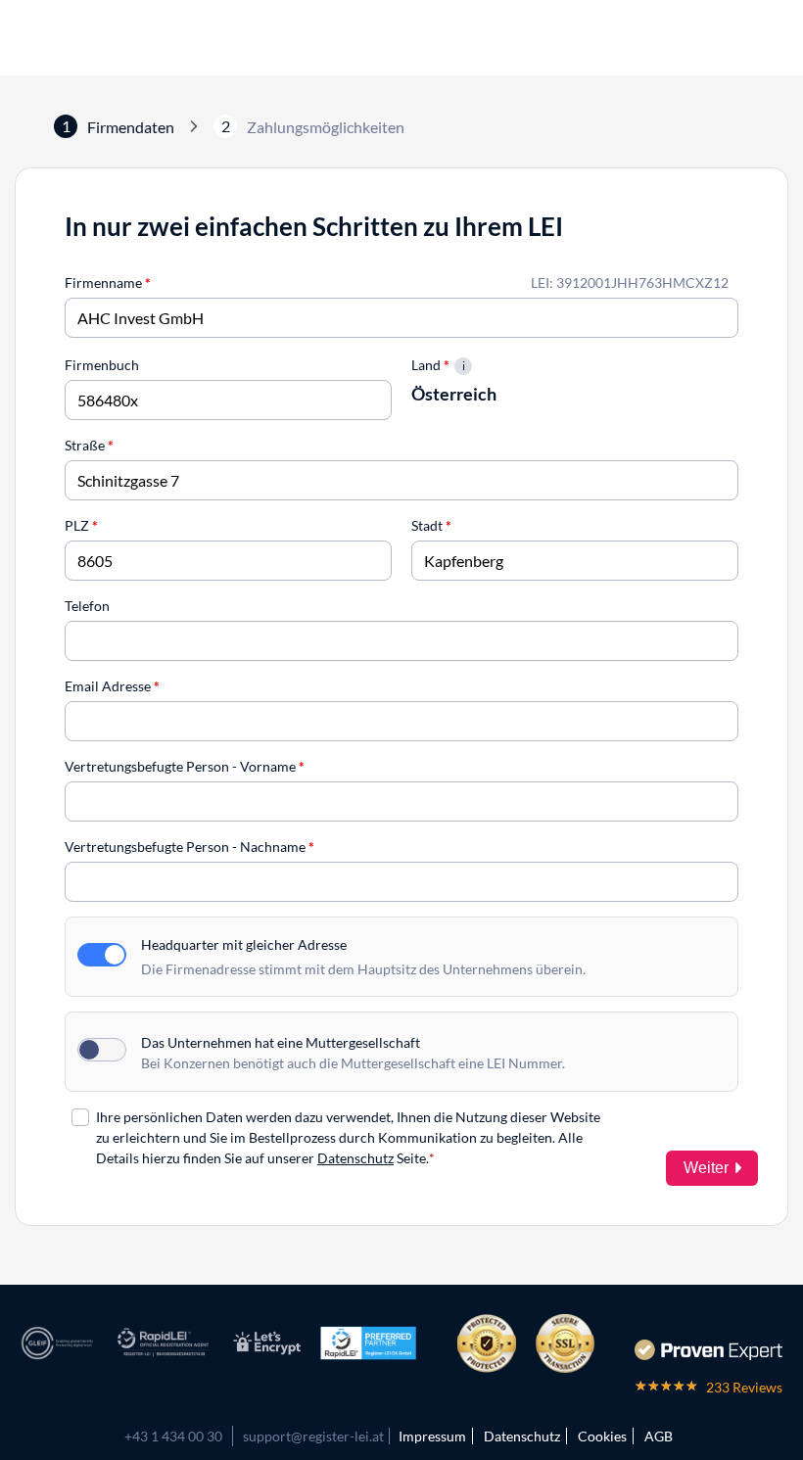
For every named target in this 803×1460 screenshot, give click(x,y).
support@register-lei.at (313, 1436)
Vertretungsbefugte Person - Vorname (185, 766)
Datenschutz (355, 1158)
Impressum (432, 1436)
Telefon (87, 605)
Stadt (431, 525)
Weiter (706, 1167)
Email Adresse (112, 686)
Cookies (602, 1436)
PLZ (81, 525)
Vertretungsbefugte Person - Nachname (189, 846)
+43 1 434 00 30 (173, 1436)
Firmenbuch (102, 364)
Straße (89, 445)
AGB (658, 1436)
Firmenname (108, 282)
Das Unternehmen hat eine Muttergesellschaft (280, 1042)
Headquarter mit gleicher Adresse (244, 944)
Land (430, 364)
